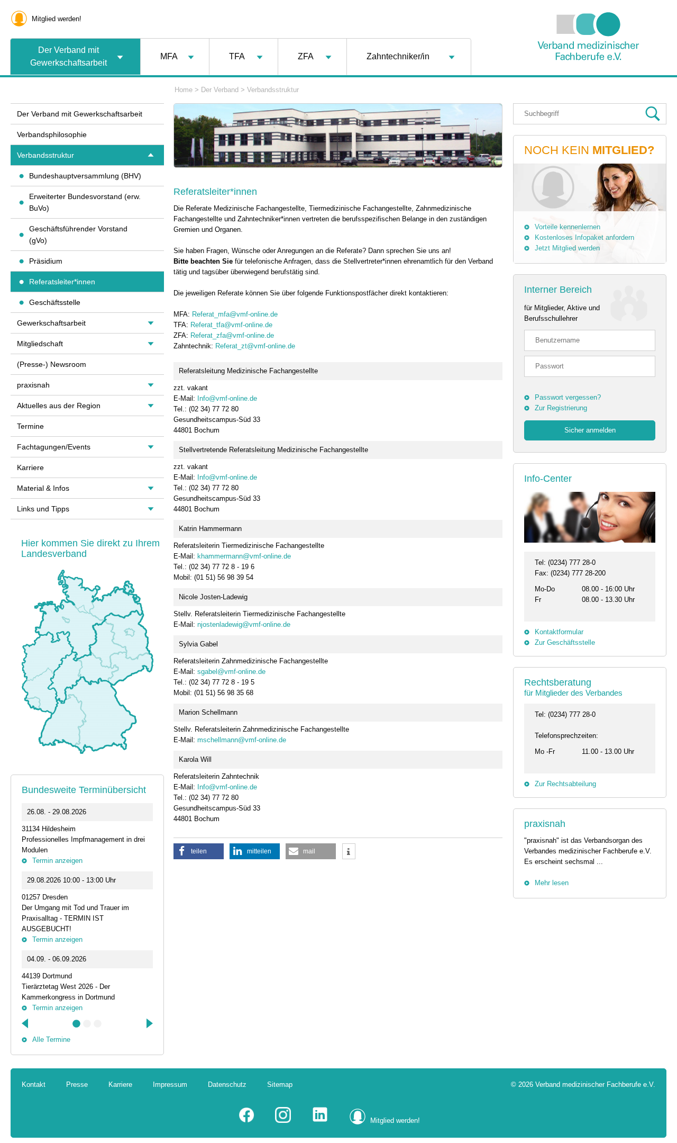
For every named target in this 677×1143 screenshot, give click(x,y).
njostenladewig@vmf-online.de (243, 624)
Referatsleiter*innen (62, 281)
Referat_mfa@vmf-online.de (235, 314)
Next (149, 1023)
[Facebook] (246, 1120)
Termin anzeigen (57, 861)
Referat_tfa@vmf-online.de (231, 325)
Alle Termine (51, 1039)
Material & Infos (43, 488)
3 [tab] (98, 1024)
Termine (30, 426)
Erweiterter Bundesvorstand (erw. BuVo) (85, 202)
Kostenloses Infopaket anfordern (584, 237)
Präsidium (45, 261)
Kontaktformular (559, 632)
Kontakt (33, 1084)
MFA (169, 56)
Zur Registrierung (561, 408)
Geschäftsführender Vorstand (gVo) (78, 234)
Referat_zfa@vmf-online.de (232, 335)
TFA (237, 56)
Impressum (170, 1084)
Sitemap (279, 1084)
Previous (26, 1023)
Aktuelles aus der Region (58, 405)
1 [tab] (76, 1024)
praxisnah (544, 823)
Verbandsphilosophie (52, 134)
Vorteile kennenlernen (567, 227)
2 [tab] (87, 1024)
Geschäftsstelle (54, 302)
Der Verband (220, 90)
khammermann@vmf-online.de (244, 556)
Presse (77, 1084)
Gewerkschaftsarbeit (51, 323)
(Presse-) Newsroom (51, 364)
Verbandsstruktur (273, 90)
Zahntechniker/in (398, 56)
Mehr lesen (552, 883)
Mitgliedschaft (40, 343)
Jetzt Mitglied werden (567, 248)
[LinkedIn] (320, 1120)
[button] (198, 851)
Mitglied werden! (56, 19)
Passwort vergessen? (568, 397)
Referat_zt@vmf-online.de (255, 346)
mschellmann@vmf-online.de (241, 740)
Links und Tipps (43, 509)
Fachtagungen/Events (53, 447)
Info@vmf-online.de (227, 398)
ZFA (306, 56)
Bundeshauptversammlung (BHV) (85, 176)
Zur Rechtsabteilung (565, 784)
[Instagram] (283, 1120)
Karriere (30, 467)
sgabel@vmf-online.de (231, 672)
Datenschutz (227, 1084)
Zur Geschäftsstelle (565, 642)
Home (184, 90)
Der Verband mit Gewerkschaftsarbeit (68, 56)
